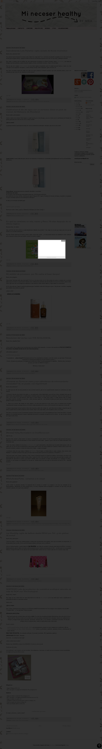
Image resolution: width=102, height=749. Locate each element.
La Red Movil (53, 257)
